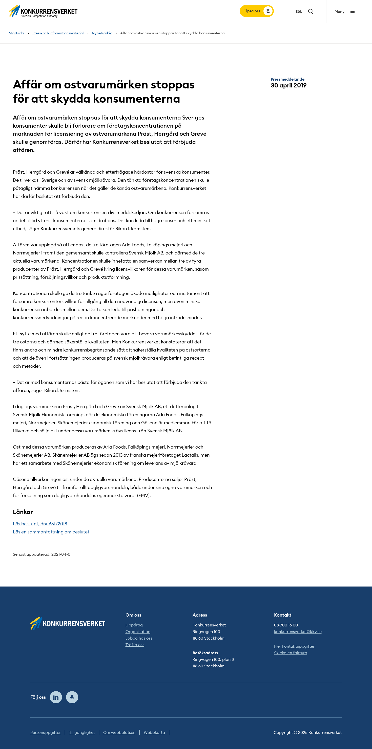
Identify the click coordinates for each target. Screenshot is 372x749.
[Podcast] (72, 697)
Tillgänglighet (82, 732)
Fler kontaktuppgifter (294, 646)
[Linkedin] (56, 697)
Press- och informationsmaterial (58, 33)
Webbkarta (154, 732)
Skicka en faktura (290, 652)
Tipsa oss (252, 11)
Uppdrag (134, 624)
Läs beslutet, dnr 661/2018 (40, 524)
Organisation (138, 631)
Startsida (16, 33)
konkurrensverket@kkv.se (298, 631)
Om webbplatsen (119, 732)
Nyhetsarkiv (102, 33)
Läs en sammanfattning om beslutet (51, 532)
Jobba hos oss (139, 638)
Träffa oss (135, 644)
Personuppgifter (45, 732)
